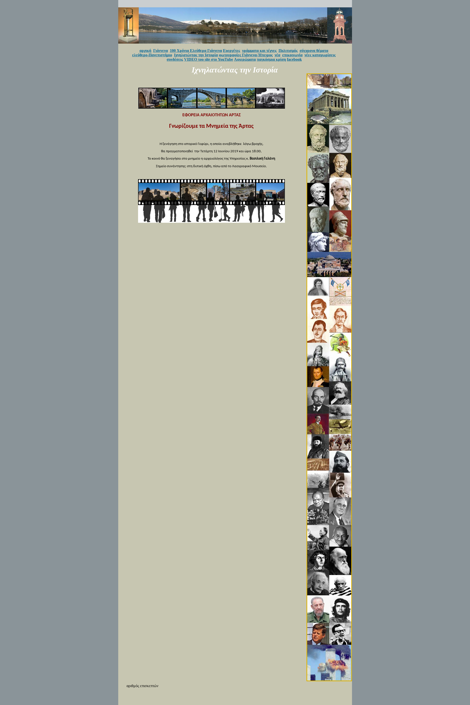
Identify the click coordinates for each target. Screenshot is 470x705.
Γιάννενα (160, 50)
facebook (294, 59)
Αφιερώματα (245, 59)
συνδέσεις (175, 59)
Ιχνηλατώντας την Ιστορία (196, 55)
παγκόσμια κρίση (271, 59)
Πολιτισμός (288, 50)
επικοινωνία (292, 55)
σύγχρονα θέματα (314, 50)
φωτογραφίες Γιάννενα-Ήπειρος (246, 55)
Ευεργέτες (231, 50)
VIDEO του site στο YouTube (208, 59)
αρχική (145, 50)
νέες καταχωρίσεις (320, 55)
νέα (277, 55)
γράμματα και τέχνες (259, 50)
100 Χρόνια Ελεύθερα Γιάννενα (196, 50)
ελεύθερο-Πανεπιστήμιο (152, 55)
